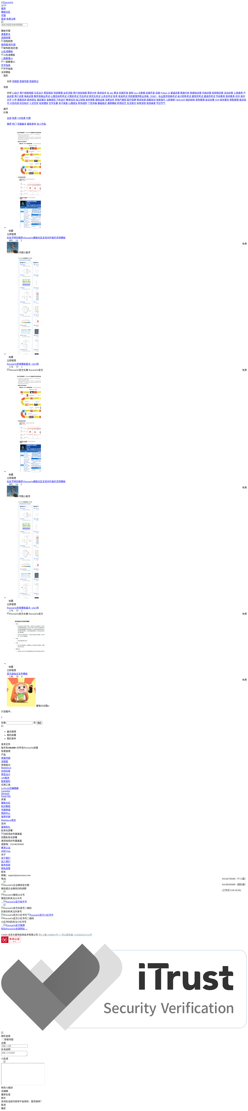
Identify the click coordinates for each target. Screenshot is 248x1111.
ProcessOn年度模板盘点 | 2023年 (23, 364)
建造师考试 (209, 96)
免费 (14, 118)
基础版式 (102, 103)
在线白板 (5, 771)
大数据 (141, 93)
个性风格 (92, 103)
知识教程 (5, 806)
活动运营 (228, 93)
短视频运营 (217, 93)
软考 (115, 96)
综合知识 (24, 103)
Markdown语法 (8, 820)
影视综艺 (121, 103)
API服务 (5, 778)
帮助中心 (5, 813)
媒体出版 (99, 100)
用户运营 (19, 96)
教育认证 (5, 848)
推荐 (3, 8)
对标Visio (5, 851)
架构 (131, 93)
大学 (9, 100)
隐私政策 (5, 868)
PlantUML (6, 796)
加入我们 (5, 861)
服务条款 (5, 865)
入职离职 (170, 100)
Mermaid (5, 793)
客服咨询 (21, 100)
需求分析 (92, 93)
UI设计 (15, 93)
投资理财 (43, 103)
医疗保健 (131, 100)
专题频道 (5, 810)
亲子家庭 (63, 103)
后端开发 (150, 93)
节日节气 (160, 103)
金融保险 (51, 100)
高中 (243, 96)
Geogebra (5, 791)
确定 (39, 723)
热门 (14, 124)
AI (2, 5)
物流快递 (141, 100)
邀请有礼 (5, 827)
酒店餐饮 (41, 100)
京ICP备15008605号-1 (49, 935)
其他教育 (230, 96)
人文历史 (33, 103)
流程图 (15, 81)
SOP (217, 100)
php (111, 93)
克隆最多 (21, 124)
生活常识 (131, 103)
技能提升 (160, 100)
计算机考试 (73, 96)
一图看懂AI (7, 58)
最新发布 (31, 124)
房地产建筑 (120, 100)
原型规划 (48, 93)
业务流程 (67, 93)
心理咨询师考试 (59, 96)
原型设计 (5, 774)
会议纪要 (209, 100)
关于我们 (5, 858)
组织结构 (190, 100)
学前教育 (220, 96)
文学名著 (53, 103)
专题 (3, 15)
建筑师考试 (197, 96)
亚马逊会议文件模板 (17, 674)
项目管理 (58, 93)
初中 (237, 96)
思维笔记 (33, 81)
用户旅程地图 (26, 93)
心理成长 (73, 103)
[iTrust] (124, 1030)
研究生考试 (94, 96)
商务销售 (90, 100)
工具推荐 (238, 93)
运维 (157, 93)
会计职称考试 (184, 96)
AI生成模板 (7, 51)
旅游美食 (151, 103)
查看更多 (5, 34)
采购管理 (200, 100)
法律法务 (109, 100)
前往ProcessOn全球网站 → (14, 929)
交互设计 (38, 93)
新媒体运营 (196, 93)
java (136, 93)
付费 (28, 118)
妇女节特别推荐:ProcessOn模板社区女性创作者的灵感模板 (36, 237)
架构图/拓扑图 (8, 44)
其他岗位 (31, 100)
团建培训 (151, 100)
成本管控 (224, 100)
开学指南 (5, 65)
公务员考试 (107, 96)
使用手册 (5, 816)
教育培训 (70, 100)
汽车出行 (60, 100)
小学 (14, 100)
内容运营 (206, 93)
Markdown (6, 767)
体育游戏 (141, 103)
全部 (9, 118)
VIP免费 (21, 118)
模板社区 (5, 12)
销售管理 (234, 100)
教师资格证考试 (42, 96)
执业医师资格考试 (167, 96)
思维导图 (24, 81)
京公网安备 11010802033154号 (77, 935)
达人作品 (41, 124)
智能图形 (5, 781)
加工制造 (80, 100)
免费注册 (11, 19)
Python (164, 93)
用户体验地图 (80, 93)
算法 (116, 93)
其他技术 (101, 93)
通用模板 (112, 103)
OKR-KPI (180, 100)
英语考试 (122, 96)
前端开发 (123, 93)
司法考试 (83, 96)
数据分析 (184, 93)
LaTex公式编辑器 (10, 788)
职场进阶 (82, 103)
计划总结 (14, 103)
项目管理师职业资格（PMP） (143, 96)
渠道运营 (175, 93)
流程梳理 (5, 37)
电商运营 (28, 96)
